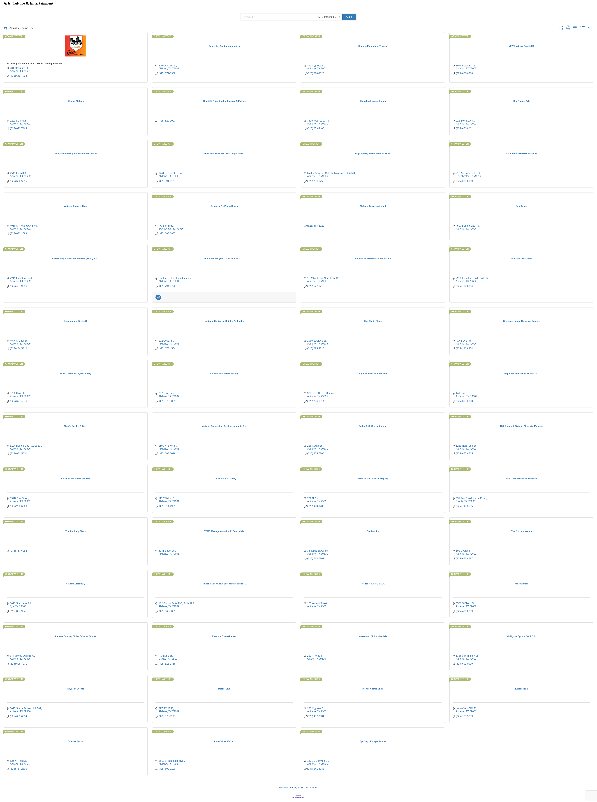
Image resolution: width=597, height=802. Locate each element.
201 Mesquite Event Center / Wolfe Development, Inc (34, 63)
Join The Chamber (308, 787)
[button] (5, 28)
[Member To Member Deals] (158, 299)
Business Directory (288, 787)
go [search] (350, 17)
